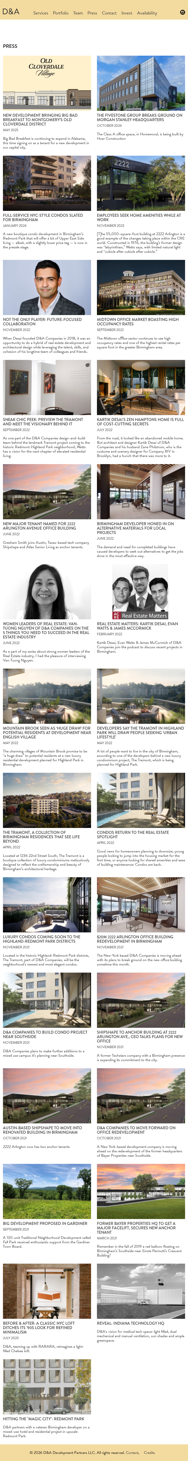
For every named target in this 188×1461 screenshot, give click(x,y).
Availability (147, 12)
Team (78, 12)
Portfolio (61, 12)
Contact (109, 12)
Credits (149, 1453)
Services (40, 12)
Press (92, 12)
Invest (126, 12)
